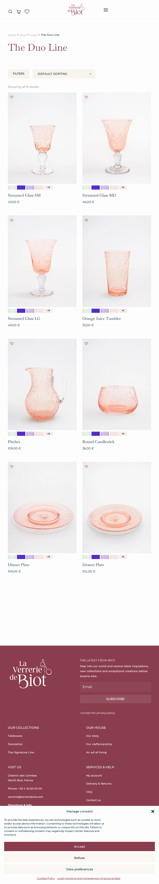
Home (12, 34)
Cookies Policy (46, 878)
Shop (23, 34)
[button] (153, 811)
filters (18, 73)
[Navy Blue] (21, 187)
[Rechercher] (10, 11)
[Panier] (18, 11)
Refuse (79, 858)
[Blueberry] (30, 187)
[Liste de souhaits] (26, 11)
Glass (33, 34)
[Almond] (12, 187)
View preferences (79, 869)
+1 (48, 187)
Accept (79, 846)
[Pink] (39, 187)
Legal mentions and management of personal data (88, 878)
